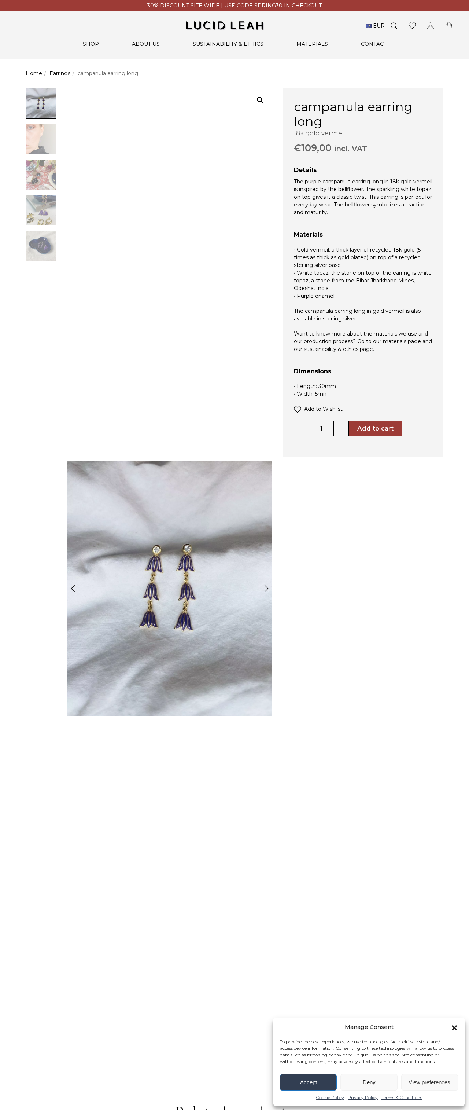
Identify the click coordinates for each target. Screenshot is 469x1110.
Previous (72, 588)
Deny (369, 1082)
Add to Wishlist (322, 409)
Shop (91, 44)
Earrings (59, 73)
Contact (374, 44)
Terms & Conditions (401, 1097)
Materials (312, 44)
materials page (402, 341)
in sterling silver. (337, 318)
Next (266, 588)
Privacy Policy (363, 1097)
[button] (454, 1027)
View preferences (429, 1082)
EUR (378, 25)
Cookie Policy (330, 1097)
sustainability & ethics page (338, 349)
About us (146, 44)
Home (34, 73)
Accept (308, 1082)
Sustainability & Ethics (228, 44)
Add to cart (375, 428)
